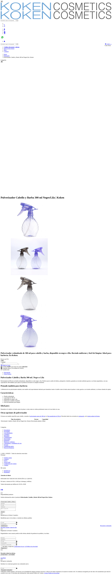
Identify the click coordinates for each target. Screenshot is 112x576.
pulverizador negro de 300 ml (37, 416)
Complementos (8, 437)
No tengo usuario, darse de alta (9, 527)
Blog (5, 50)
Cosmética (6, 434)
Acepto (46, 573)
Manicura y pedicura (9, 442)
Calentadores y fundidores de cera (12, 443)
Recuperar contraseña (105, 525)
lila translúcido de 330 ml (54, 416)
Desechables (7, 439)
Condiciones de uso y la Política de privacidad (26, 546)
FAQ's (5, 460)
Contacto (6, 51)
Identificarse (7, 470)
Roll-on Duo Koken (9, 48)
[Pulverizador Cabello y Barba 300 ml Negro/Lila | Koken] (29, 237)
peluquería (81, 416)
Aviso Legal (7, 462)
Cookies (6, 465)
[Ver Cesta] (4, 33)
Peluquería (6, 56)
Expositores (7, 430)
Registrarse (7, 472)
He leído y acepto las (20, 546)
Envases (6, 444)
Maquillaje (6, 436)
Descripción (7, 372)
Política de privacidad (53, 573)
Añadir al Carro (6, 365)
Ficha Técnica (7, 374)
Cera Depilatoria (8, 433)
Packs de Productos (9, 447)
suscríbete (3, 558)
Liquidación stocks (9, 446)
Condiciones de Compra (10, 463)
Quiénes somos (8, 457)
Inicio (5, 54)
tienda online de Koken (94, 416)
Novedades (7, 431)
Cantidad (3, 362)
